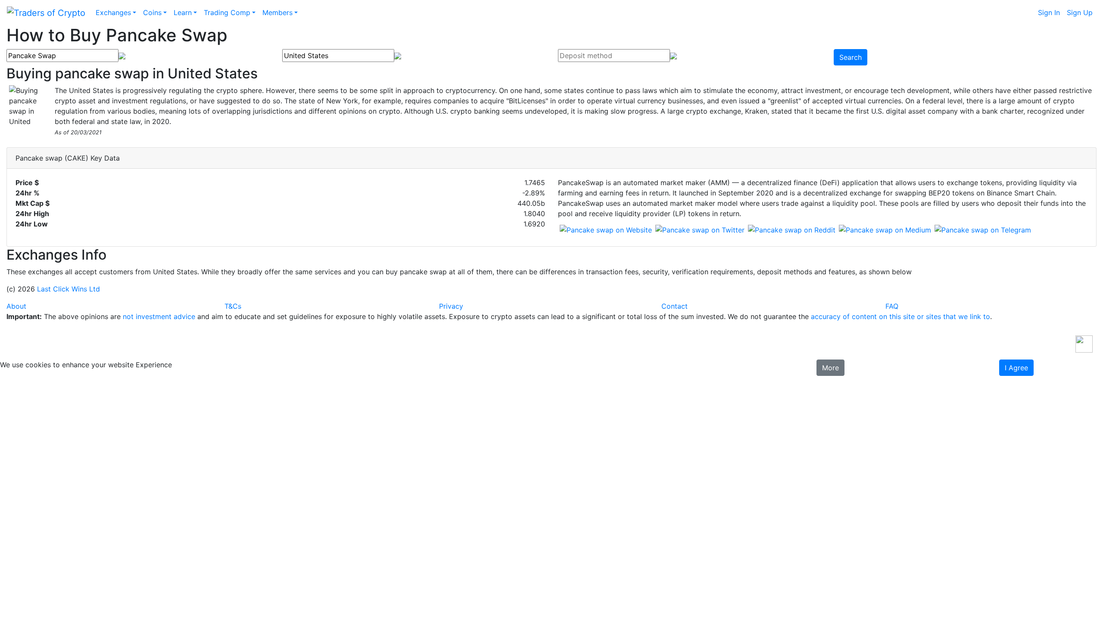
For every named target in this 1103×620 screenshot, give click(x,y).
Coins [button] (152, 12)
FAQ (891, 306)
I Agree (1016, 367)
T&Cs (232, 306)
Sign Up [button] (1080, 12)
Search (850, 57)
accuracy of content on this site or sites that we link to (900, 316)
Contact (674, 306)
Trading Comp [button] (227, 12)
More (830, 367)
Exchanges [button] (113, 12)
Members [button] (277, 12)
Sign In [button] (1049, 12)
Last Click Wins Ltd (68, 289)
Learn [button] (183, 12)
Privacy (451, 306)
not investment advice (159, 316)
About (16, 306)
